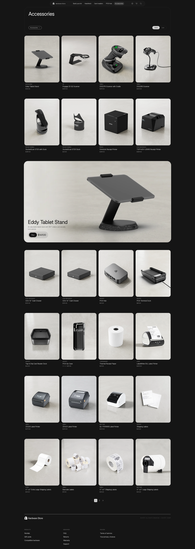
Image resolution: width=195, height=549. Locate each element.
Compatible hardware (32, 540)
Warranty (66, 540)
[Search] (140, 3)
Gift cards (27, 537)
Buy (32, 235)
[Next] (103, 500)
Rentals (27, 533)
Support (66, 544)
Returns (66, 537)
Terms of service (106, 533)
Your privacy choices (107, 537)
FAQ (65, 533)
